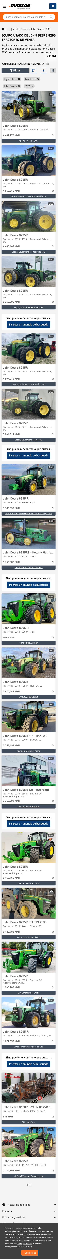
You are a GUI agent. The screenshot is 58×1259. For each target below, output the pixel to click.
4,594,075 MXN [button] (11, 379)
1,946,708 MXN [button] (11, 987)
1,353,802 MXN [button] (11, 562)
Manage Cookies (24, 1244)
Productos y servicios (13, 1217)
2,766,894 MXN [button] (11, 801)
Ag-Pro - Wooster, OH (28, 140)
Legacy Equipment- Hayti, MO (28, 439)
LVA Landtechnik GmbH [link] (29, 806)
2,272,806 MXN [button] (11, 1171)
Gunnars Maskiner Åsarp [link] (28, 750)
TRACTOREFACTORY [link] (28, 643)
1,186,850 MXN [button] (11, 508)
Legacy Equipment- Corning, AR (28, 307)
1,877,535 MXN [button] (11, 1041)
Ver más (51, 55)
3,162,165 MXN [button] (11, 878)
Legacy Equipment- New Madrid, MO (28, 384)
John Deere (21, 29)
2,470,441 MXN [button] (11, 691)
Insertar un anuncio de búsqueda (28, 324)
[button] (15, 70)
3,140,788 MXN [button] (11, 932)
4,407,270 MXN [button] (11, 135)
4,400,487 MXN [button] (11, 246)
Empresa (7, 1211)
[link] (29, 106)
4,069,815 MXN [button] (11, 191)
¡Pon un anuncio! (52, 6)
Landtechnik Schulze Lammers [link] (29, 567)
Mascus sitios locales (18, 1204)
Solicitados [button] (9, 637)
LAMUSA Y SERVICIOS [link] (28, 696)
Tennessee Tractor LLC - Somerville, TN (28, 196)
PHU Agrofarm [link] (28, 1122)
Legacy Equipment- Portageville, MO (28, 251)
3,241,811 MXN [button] (11, 434)
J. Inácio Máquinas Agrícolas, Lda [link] (28, 1046)
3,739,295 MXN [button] (11, 302)
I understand (30, 1253)
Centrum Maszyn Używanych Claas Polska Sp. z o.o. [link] (28, 513)
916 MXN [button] (8, 1117)
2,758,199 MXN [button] (11, 745)
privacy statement (12, 1247)
